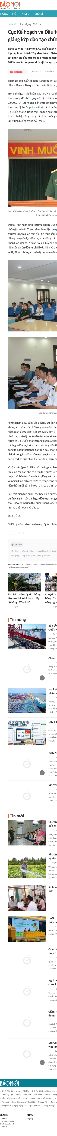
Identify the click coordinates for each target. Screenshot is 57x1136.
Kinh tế (12, 24)
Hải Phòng (18, 544)
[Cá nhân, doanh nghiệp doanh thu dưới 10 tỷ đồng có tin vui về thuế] (27, 960)
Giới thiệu (3, 1119)
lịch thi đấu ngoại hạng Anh (43, 1091)
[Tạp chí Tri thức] (50, 789)
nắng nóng (47, 1098)
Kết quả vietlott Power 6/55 (29, 1098)
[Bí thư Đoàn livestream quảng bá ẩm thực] (27, 764)
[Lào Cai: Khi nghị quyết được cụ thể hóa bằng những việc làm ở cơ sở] (27, 1053)
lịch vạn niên (34, 1106)
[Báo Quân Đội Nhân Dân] (16, 71)
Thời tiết (27, 1095)
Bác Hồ (47, 1095)
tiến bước (38, 1095)
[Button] (25, 72)
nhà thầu (37, 556)
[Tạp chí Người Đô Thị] (49, 634)
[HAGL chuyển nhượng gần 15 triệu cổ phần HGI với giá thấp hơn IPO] (27, 929)
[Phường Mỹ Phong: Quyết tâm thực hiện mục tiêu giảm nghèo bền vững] (27, 865)
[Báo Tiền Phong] (51, 758)
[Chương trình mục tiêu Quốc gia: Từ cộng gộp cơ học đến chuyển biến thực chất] (27, 832)
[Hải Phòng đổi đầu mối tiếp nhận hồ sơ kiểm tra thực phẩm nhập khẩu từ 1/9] (27, 700)
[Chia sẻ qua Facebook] (10, 533)
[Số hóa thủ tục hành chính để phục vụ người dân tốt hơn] (27, 898)
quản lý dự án (43, 551)
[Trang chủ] (10, 5)
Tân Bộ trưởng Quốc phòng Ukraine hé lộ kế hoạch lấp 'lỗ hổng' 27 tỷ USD (24, 598)
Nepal (18, 1091)
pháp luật (34, 107)
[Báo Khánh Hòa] (52, 896)
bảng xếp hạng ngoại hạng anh (14, 1106)
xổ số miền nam (8, 1098)
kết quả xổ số (7, 1091)
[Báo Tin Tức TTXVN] (10, 607)
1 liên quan (49, 72)
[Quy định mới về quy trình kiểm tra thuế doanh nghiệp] (27, 732)
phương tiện (43, 1102)
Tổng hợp (30, 1119)
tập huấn (26, 556)
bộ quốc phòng (28, 551)
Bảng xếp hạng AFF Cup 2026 (23, 1102)
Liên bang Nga (7, 1095)
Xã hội (18, 1095)
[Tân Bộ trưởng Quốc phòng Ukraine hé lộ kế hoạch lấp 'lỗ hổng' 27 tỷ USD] (24, 582)
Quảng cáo (3, 1126)
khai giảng (15, 556)
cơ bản (47, 556)
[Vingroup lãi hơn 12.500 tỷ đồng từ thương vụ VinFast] (27, 795)
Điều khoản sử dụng (7, 1121)
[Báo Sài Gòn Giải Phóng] (51, 663)
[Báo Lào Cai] (50, 1051)
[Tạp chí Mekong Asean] (50, 927)
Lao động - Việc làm (31, 24)
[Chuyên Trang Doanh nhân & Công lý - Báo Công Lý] (51, 698)
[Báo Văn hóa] (48, 607)
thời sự (26, 1091)
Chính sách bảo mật (7, 1124)
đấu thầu (15, 551)
